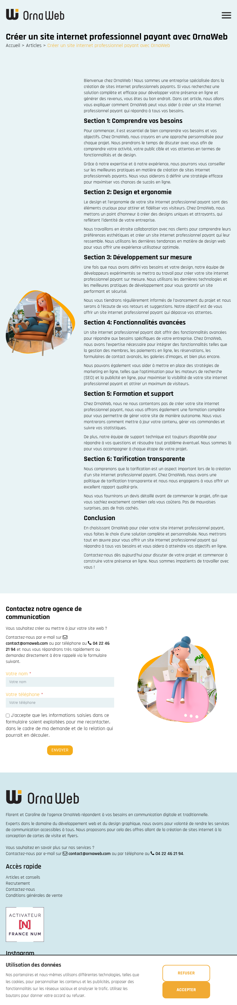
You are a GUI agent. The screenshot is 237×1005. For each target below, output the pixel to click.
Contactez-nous (20, 889)
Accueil (13, 45)
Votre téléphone (24, 694)
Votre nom (18, 673)
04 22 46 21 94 (169, 854)
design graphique (124, 824)
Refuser (186, 973)
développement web (77, 824)
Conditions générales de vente (34, 895)
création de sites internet (190, 830)
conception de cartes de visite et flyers (41, 836)
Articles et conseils (23, 877)
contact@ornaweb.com (27, 643)
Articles (34, 45)
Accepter (186, 990)
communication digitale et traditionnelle (171, 815)
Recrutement (18, 883)
